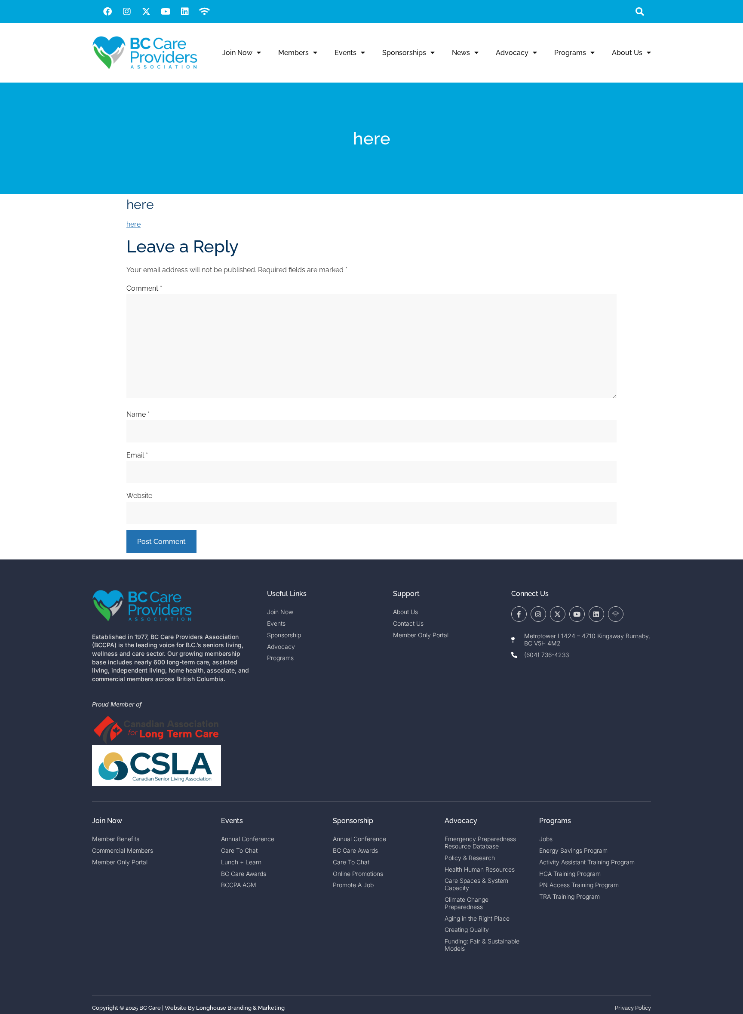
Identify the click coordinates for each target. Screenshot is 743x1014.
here (133, 224)
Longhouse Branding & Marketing (240, 1008)
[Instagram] (126, 11)
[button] (639, 11)
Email (137, 455)
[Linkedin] (184, 11)
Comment (144, 288)
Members (293, 53)
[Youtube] (165, 11)
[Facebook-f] (519, 614)
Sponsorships (404, 53)
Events (345, 53)
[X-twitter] (146, 11)
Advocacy (512, 53)
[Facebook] (107, 11)
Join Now (237, 53)
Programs (570, 53)
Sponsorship (353, 821)
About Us (627, 53)
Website (139, 496)
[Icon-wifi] (615, 614)
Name (138, 414)
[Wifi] (204, 11)
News (461, 53)
